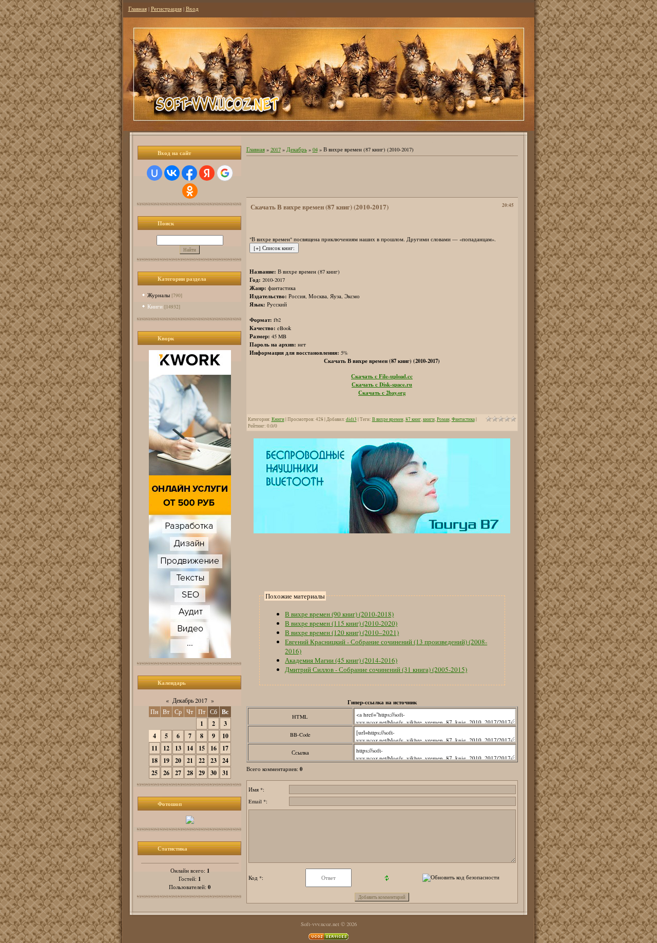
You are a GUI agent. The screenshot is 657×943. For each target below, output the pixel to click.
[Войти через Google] (225, 173)
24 (225, 760)
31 (225, 772)
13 (178, 748)
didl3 (351, 419)
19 (166, 760)
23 (213, 760)
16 (213, 748)
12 (166, 748)
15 (202, 748)
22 (202, 760)
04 (315, 149)
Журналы (158, 295)
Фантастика (463, 419)
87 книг (413, 419)
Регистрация (166, 8)
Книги (155, 306)
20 (178, 760)
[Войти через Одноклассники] (190, 191)
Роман (443, 419)
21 (190, 760)
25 (154, 772)
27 (178, 772)
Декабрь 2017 (189, 700)
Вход (192, 8)
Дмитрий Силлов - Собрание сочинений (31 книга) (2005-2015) (376, 669)
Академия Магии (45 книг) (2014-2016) (341, 660)
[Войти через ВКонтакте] (172, 173)
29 (202, 772)
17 (225, 748)
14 (190, 748)
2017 (275, 149)
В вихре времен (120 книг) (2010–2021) (342, 632)
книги (429, 419)
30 (213, 772)
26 (166, 772)
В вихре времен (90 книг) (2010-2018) (339, 614)
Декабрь (296, 149)
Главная (137, 8)
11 (154, 748)
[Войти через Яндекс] (207, 173)
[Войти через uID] (154, 173)
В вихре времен (387, 419)
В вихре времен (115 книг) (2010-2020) (341, 623)
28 (190, 772)
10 (225, 736)
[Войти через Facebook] (189, 173)
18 (154, 760)
